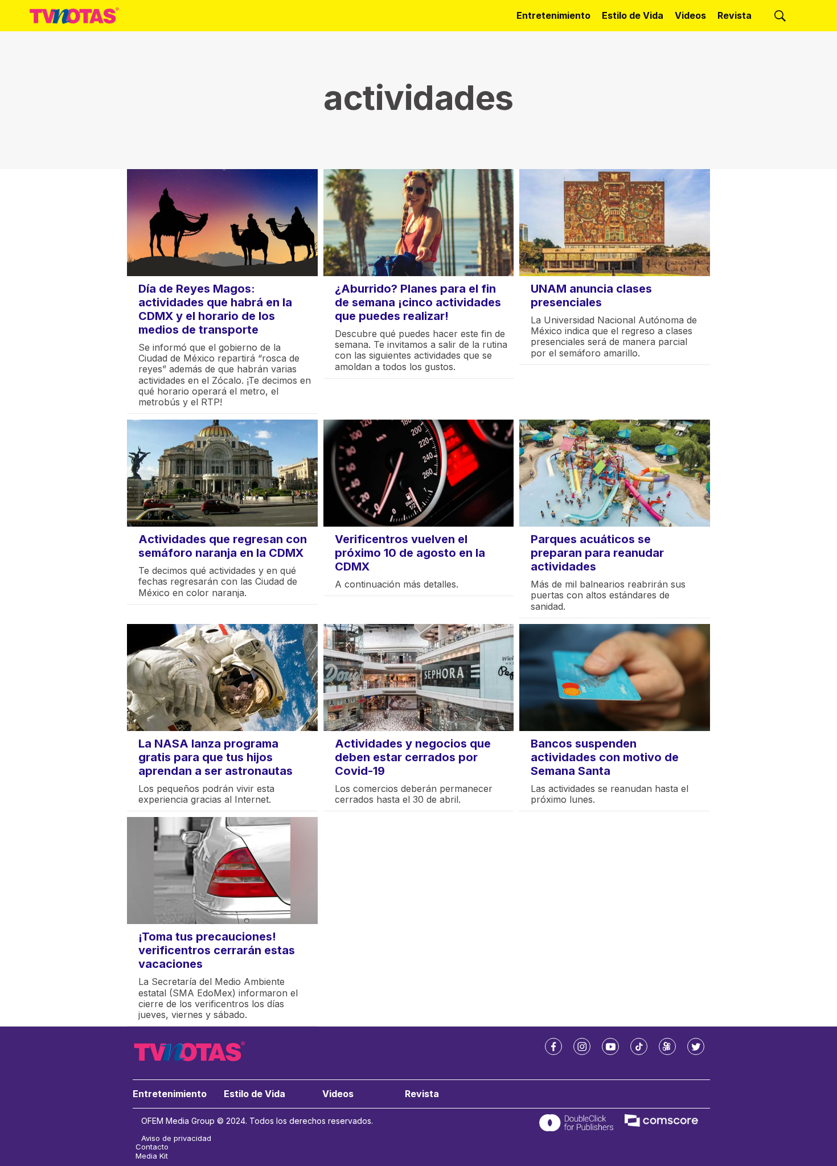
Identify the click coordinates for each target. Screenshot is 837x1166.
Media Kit (152, 1156)
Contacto (152, 1147)
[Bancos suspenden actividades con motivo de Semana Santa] (614, 677)
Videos (690, 15)
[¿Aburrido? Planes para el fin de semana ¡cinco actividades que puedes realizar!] (418, 222)
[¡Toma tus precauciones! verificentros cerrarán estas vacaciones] (222, 870)
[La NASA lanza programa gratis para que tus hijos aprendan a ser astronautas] (222, 677)
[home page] (74, 15)
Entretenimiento (553, 15)
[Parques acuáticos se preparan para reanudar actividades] (614, 473)
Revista (734, 15)
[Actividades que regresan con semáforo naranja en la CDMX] (222, 473)
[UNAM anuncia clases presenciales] (614, 222)
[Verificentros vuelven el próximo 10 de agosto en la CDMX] (418, 473)
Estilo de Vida (632, 15)
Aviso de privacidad (176, 1138)
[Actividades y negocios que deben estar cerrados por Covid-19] (418, 677)
